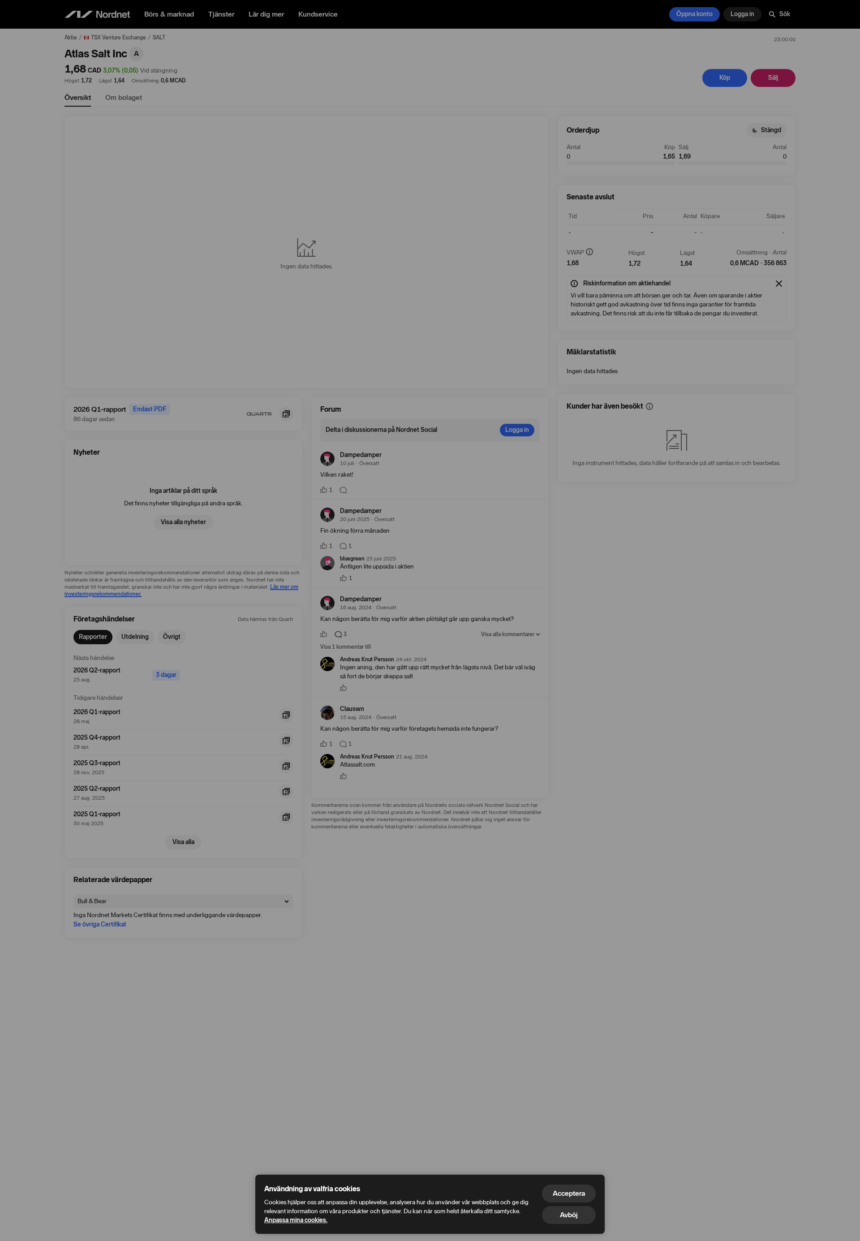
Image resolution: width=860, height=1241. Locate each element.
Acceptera (569, 1193)
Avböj (569, 1215)
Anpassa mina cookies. (295, 1220)
